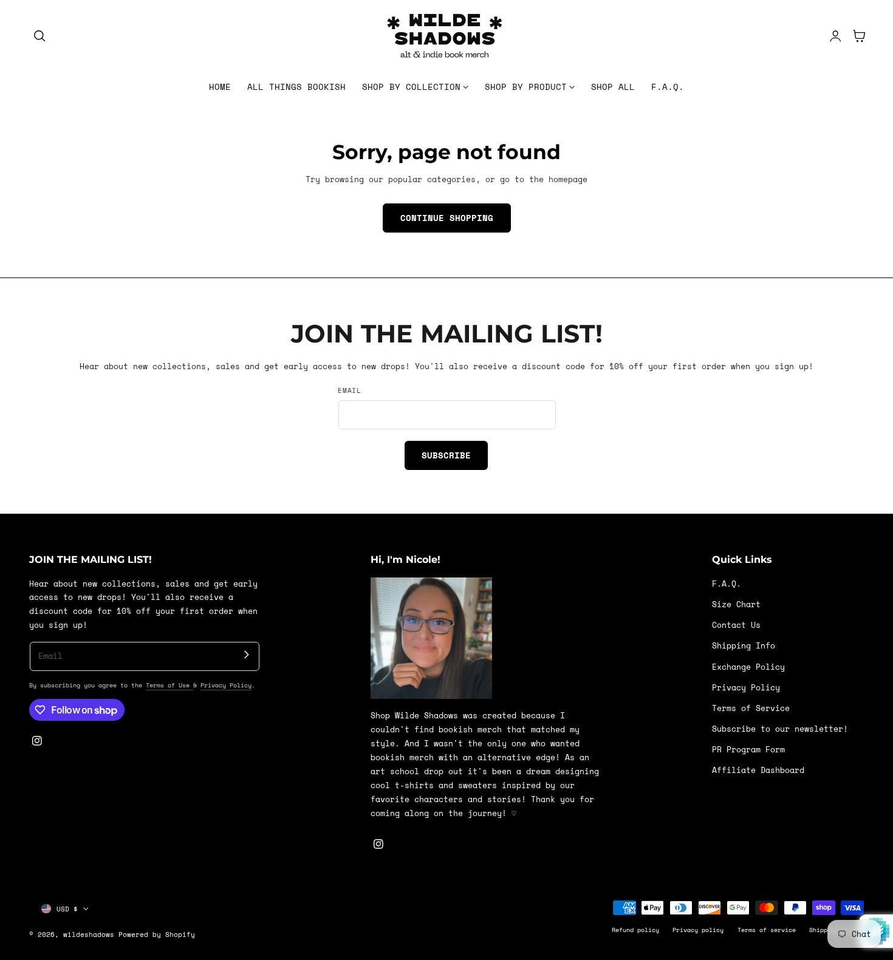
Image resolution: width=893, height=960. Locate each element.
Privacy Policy (225, 685)
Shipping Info (743, 646)
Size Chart (736, 604)
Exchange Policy (748, 666)
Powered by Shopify (156, 934)
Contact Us (736, 625)
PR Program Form (748, 749)
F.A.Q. (726, 584)
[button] (39, 36)
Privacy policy (698, 929)
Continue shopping (446, 217)
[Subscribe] (246, 655)
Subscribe (446, 455)
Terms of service (766, 929)
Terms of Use (169, 685)
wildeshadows (88, 934)
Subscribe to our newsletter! (780, 729)
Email (349, 390)
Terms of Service (751, 707)
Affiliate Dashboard (758, 770)
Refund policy (635, 929)
